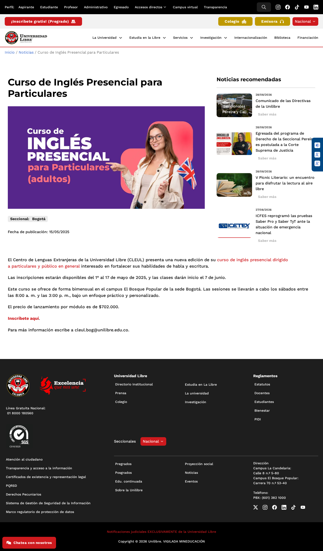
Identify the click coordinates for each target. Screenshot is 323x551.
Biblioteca (282, 37)
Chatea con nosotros (32, 543)
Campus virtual (185, 7)
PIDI (257, 419)
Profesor (71, 7)
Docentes (262, 393)
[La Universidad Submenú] (120, 37)
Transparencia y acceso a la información (39, 468)
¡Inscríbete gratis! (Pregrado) (40, 21)
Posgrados (123, 472)
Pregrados (123, 464)
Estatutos (262, 384)
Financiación (307, 37)
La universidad (197, 393)
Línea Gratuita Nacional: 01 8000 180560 (25, 410)
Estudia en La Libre (201, 384)
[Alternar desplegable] (166, 7)
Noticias (26, 52)
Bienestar (262, 410)
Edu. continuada (128, 481)
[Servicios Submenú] (191, 37)
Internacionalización (250, 37)
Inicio (10, 52)
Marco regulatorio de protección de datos (40, 512)
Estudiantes (264, 402)
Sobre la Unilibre (129, 490)
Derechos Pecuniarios (23, 494)
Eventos (191, 481)
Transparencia (215, 7)
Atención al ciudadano (24, 459)
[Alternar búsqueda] (264, 7)
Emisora (269, 21)
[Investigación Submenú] (225, 37)
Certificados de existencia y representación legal (46, 477)
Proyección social (199, 464)
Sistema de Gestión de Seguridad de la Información (48, 503)
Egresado (121, 7)
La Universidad (104, 37)
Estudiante (49, 7)
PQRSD (11, 485)
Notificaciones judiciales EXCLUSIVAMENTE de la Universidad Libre (161, 532)
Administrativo (96, 7)
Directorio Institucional (134, 384)
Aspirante (26, 7)
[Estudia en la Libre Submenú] (164, 37)
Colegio (232, 21)
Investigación (211, 37)
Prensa (120, 393)
